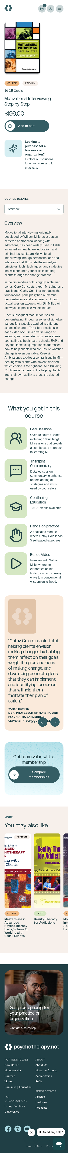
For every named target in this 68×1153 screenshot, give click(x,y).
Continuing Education (18, 1086)
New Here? (12, 1064)
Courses (10, 1075)
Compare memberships (39, 774)
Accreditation (44, 1075)
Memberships (13, 1070)
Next (55, 722)
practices (31, 167)
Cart (41, 8)
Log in (50, 9)
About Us (41, 1064)
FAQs (39, 1081)
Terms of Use (33, 1145)
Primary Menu (59, 9)
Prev (42, 722)
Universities (12, 1111)
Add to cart (26, 126)
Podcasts (41, 1107)
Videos (9, 1081)
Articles (40, 1096)
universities (36, 163)
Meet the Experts (46, 1070)
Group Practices (15, 1106)
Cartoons (41, 1102)
